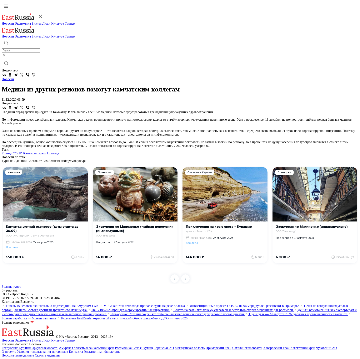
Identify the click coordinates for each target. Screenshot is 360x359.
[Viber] (27, 74)
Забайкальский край (99, 348)
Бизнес (36, 23)
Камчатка (30, 153)
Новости (8, 23)
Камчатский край (302, 348)
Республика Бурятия (16, 348)
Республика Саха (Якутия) (134, 348)
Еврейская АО (164, 348)
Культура (57, 23)
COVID (16, 153)
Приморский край (218, 348)
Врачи (42, 153)
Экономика (23, 23)
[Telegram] (15, 74)
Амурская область (72, 348)
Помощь (53, 153)
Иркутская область (44, 348)
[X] (21, 74)
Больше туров (11, 286)
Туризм (70, 23)
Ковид (6, 153)
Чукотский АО (326, 348)
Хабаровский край (276, 348)
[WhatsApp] (33, 74)
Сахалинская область (247, 348)
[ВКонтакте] (4, 74)
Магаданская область (190, 348)
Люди (46, 23)
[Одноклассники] (10, 74)
